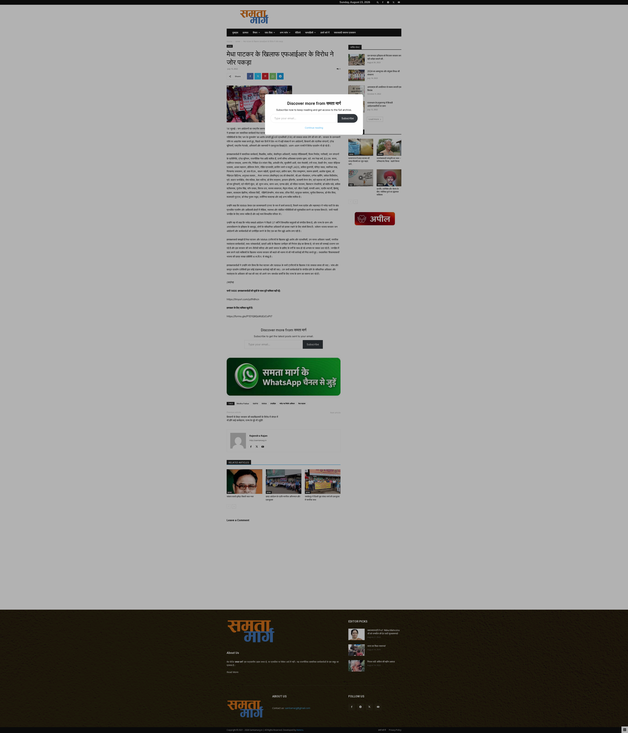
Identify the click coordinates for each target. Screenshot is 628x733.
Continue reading (314, 127)
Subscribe (347, 118)
